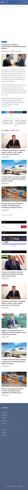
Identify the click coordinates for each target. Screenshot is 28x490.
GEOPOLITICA (5, 256)
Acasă (2, 6)
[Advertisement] (14, 24)
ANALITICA (4, 412)
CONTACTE (4, 435)
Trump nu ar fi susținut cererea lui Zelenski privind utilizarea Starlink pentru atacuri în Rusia (12, 274)
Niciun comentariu (16, 51)
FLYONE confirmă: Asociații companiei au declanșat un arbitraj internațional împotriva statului (13, 179)
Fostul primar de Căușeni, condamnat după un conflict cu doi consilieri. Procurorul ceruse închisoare (13, 152)
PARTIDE (3, 432)
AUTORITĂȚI (4, 41)
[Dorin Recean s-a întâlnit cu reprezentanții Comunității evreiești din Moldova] (14, 60)
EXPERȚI (3, 418)
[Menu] (2, 2)
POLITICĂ (4, 314)
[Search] (26, 2)
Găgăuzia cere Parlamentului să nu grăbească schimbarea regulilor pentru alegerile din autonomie (14, 332)
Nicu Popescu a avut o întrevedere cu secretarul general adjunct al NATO (7, 122)
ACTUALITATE (5, 285)
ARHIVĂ (3, 429)
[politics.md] (14, 2)
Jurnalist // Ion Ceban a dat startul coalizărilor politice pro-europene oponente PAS (21, 123)
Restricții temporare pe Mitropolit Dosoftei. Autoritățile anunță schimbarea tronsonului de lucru (12, 206)
